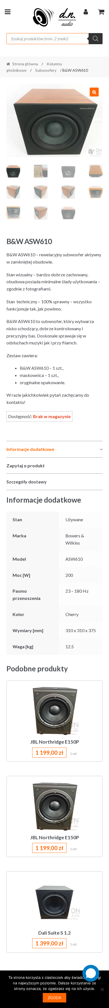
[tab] (54, 449)
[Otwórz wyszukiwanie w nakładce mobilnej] (54, 38)
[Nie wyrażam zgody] (102, 989)
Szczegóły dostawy (26, 481)
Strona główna (25, 63)
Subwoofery (45, 70)
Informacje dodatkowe (30, 449)
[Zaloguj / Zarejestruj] (85, 12)
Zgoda (54, 997)
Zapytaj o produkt (25, 465)
